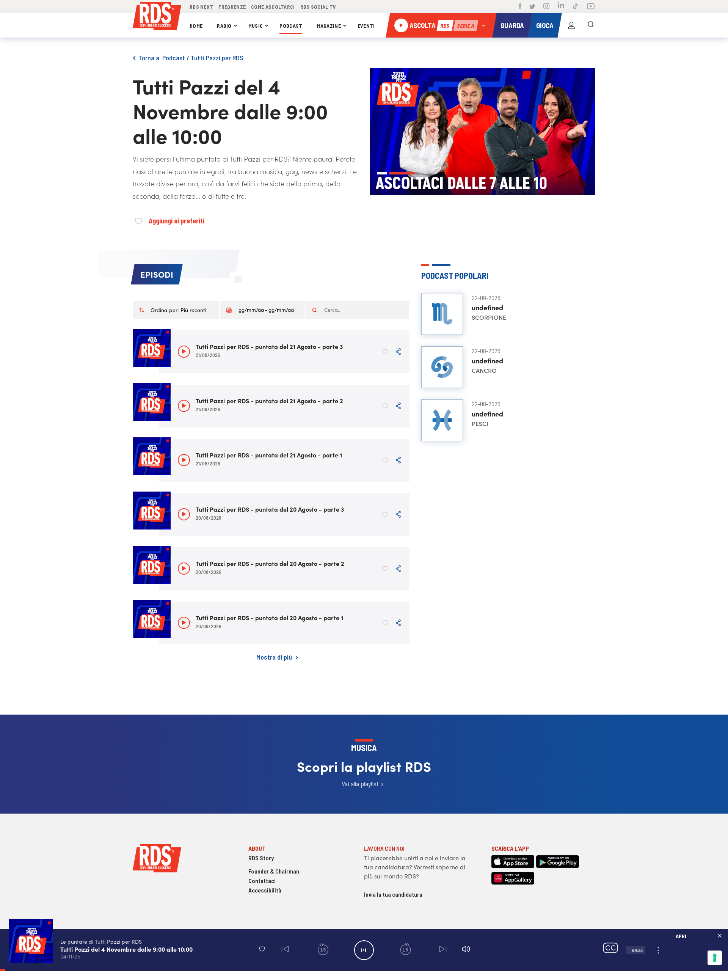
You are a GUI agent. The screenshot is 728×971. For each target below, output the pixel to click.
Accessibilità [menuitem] (264, 890)
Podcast (290, 25)
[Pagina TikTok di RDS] (575, 6)
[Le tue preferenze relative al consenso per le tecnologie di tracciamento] (715, 958)
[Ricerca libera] (590, 25)
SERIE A (466, 25)
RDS (445, 25)
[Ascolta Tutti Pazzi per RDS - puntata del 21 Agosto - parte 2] (184, 406)
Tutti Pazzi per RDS (217, 57)
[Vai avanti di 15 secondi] (405, 950)
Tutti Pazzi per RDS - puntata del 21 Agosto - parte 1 (269, 455)
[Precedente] (285, 950)
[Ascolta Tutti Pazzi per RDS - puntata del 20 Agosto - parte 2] (184, 568)
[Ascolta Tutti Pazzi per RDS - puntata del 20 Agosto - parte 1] (184, 623)
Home (196, 25)
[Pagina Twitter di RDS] (532, 6)
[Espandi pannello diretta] (483, 25)
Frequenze (232, 6)
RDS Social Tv (318, 6)
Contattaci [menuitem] (262, 880)
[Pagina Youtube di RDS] (590, 7)
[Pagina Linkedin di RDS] (561, 6)
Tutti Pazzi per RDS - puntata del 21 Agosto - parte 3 (269, 346)
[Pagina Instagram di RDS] (546, 6)
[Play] (364, 950)
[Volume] (466, 950)
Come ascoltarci (273, 6)
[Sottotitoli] (610, 950)
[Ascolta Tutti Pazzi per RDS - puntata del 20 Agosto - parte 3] (184, 514)
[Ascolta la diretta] (401, 25)
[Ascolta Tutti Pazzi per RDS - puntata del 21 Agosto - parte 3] (184, 352)
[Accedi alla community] (571, 25)
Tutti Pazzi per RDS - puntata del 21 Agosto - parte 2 (269, 400)
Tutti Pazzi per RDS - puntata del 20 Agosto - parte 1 (269, 617)
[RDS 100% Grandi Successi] (157, 17)
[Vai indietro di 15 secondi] (323, 950)
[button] (262, 948)
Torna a (150, 57)
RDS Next (201, 6)
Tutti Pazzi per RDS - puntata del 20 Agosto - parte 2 (270, 563)
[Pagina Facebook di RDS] (520, 6)
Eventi (366, 25)
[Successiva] (443, 950)
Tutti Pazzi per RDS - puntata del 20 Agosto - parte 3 (270, 509)
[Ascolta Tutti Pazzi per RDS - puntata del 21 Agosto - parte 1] (184, 460)
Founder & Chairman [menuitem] (273, 871)
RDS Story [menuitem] (261, 857)
